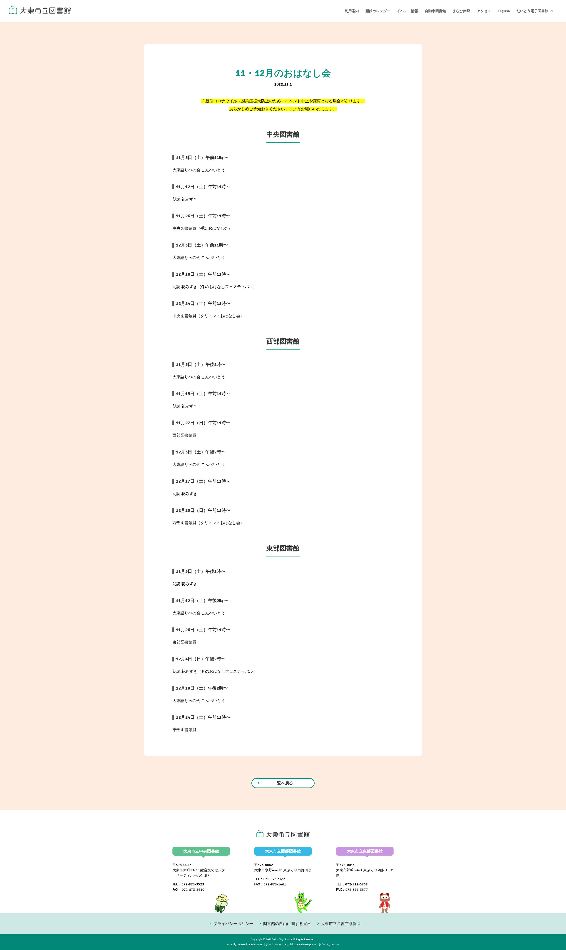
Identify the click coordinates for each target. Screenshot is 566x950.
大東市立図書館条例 (339, 923)
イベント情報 (407, 11)
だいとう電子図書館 (532, 11)
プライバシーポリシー (233, 923)
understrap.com (307, 944)
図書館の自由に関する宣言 (287, 923)
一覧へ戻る (283, 783)
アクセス (484, 11)
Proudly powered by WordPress (245, 944)
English (504, 11)
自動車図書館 (435, 11)
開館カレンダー (377, 11)
